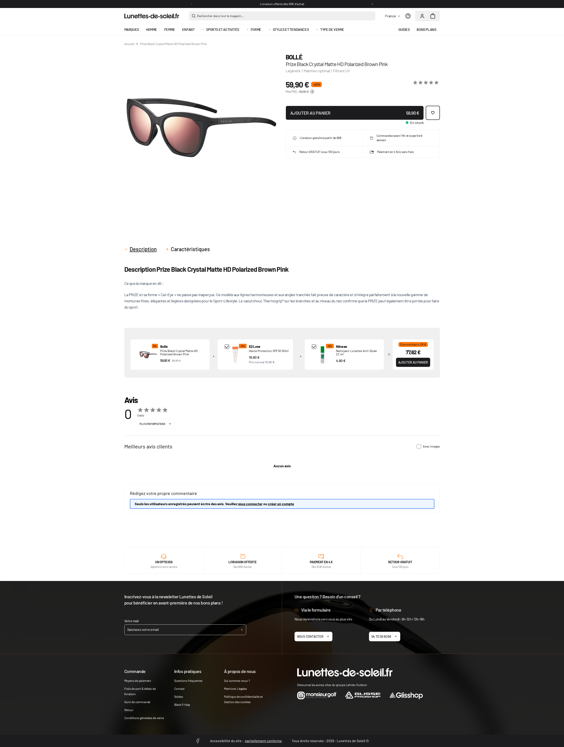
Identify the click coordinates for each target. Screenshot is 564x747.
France (390, 16)
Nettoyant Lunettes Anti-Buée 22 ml (356, 352)
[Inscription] (242, 629)
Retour (128, 710)
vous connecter (250, 504)
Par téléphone (388, 609)
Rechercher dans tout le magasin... (220, 16)
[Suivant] (372, 4)
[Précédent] (192, 4)
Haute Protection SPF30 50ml (269, 351)
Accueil (129, 44)
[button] (426, 82)
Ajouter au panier (413, 362)
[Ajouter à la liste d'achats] (433, 113)
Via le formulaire (316, 609)
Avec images (431, 446)
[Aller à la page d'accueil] (151, 16)
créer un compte (281, 504)
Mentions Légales (235, 688)
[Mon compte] (422, 16)
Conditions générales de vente (144, 718)
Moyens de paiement (137, 680)
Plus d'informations (152, 423)
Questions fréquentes (188, 680)
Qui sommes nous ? (237, 680)
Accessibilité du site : (246, 741)
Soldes (178, 696)
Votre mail (131, 621)
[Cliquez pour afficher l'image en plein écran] (201, 128)
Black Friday (182, 704)
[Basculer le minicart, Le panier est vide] (432, 16)
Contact (179, 688)
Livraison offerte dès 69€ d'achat (282, 4)
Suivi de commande (137, 702)
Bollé (294, 57)
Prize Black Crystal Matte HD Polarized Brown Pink (179, 352)
